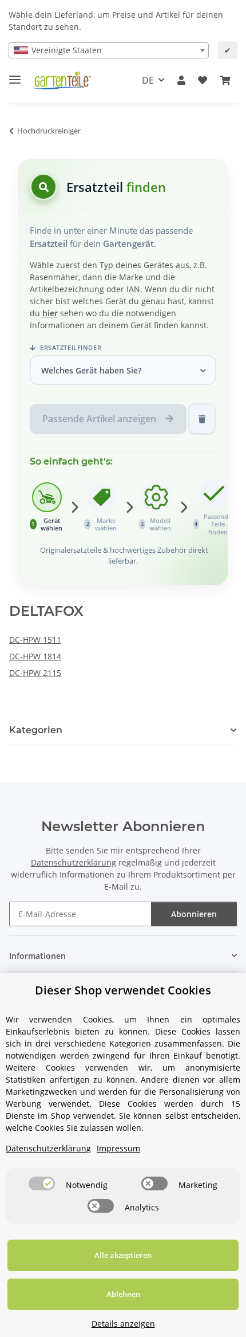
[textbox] (108, 50)
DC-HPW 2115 (35, 672)
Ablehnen (123, 1294)
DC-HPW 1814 (35, 656)
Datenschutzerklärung (73, 862)
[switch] (42, 1183)
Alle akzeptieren (123, 1255)
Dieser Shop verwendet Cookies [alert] (123, 990)
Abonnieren (194, 914)
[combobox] (109, 50)
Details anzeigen (123, 1323)
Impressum (118, 1148)
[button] (181, 80)
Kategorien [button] (35, 730)
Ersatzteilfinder (70, 347)
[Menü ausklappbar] (15, 75)
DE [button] (148, 80)
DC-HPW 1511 (35, 639)
